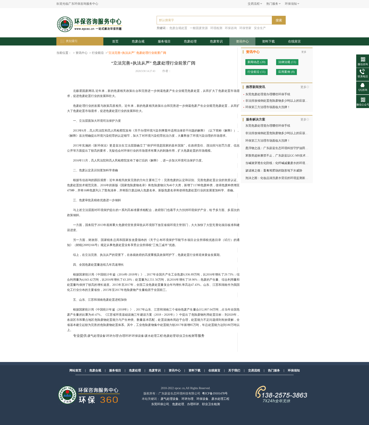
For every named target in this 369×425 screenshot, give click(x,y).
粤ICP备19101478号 (215, 393)
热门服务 (274, 370)
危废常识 (216, 41)
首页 (115, 41)
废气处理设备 (96, 335)
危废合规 (138, 41)
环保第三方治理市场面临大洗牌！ (267, 107)
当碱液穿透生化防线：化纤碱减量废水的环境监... (278, 163)
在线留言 (294, 41)
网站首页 (75, 370)
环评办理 (112, 335)
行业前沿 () (256, 71)
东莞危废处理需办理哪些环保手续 (267, 94)
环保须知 (294, 370)
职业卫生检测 (185, 335)
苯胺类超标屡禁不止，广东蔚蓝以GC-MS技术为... (278, 155)
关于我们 (234, 370)
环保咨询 (231, 28)
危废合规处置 (178, 28)
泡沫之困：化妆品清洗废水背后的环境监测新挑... (278, 178)
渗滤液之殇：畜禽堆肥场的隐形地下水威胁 (273, 170)
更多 (303, 87)
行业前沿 (98, 52)
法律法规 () (287, 62)
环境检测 (216, 28)
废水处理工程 (154, 335)
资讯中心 (242, 41)
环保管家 (245, 28)
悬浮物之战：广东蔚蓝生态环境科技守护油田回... (278, 148)
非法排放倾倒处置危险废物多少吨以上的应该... (276, 100)
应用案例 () (286, 71)
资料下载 (268, 41)
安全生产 (260, 28)
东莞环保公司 (160, 404)
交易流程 (254, 370)
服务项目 (164, 41)
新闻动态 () (256, 62)
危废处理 (190, 41)
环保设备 (138, 335)
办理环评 (125, 335)
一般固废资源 (199, 28)
